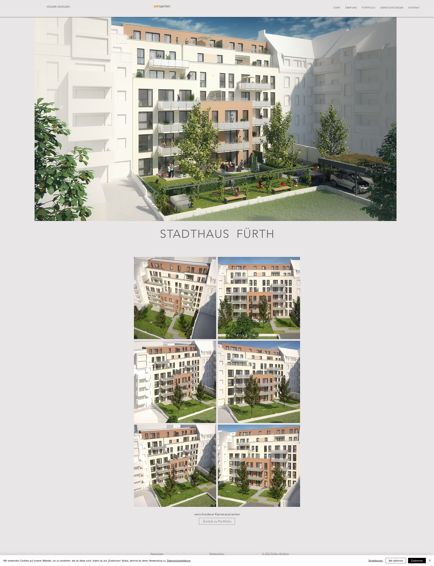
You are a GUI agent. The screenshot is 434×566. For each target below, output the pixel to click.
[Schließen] (430, 560)
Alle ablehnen (396, 560)
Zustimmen (417, 560)
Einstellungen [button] (376, 560)
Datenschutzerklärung (179, 560)
